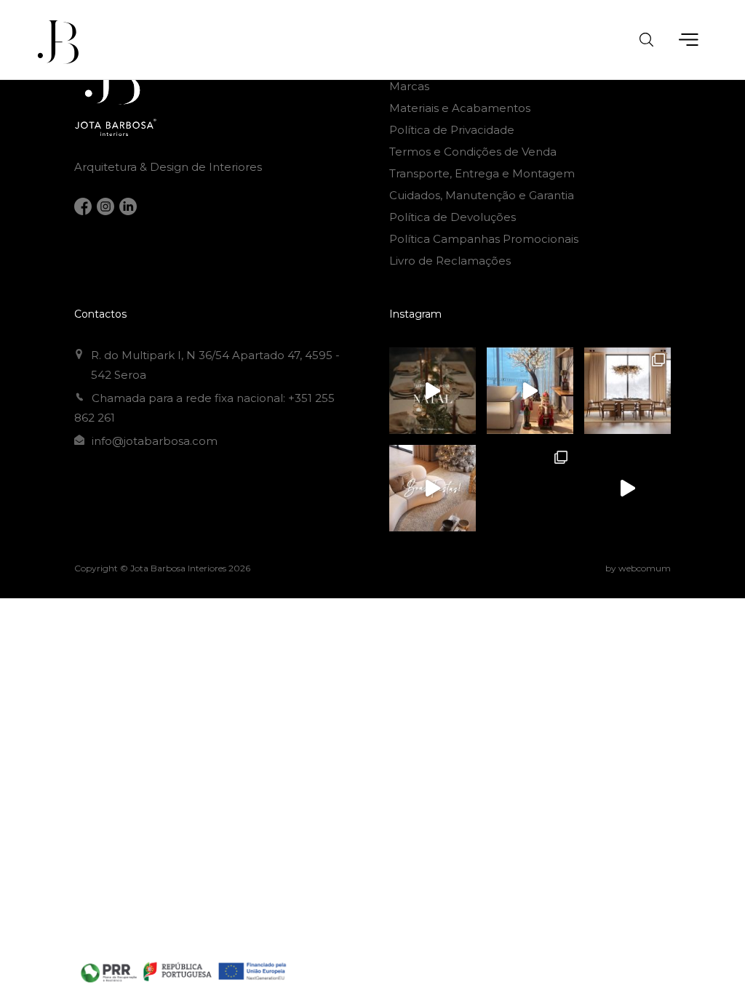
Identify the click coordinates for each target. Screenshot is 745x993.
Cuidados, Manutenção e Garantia (481, 195)
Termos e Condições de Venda (473, 151)
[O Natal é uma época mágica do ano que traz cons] (627, 390)
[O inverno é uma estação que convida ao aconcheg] (627, 488)
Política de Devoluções (452, 217)
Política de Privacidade (451, 130)
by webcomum (638, 568)
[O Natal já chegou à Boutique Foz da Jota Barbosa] (530, 390)
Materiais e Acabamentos (459, 108)
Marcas (409, 86)
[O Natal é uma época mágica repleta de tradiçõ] (432, 390)
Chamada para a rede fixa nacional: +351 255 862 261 (204, 408)
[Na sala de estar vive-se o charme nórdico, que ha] (530, 488)
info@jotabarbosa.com (155, 441)
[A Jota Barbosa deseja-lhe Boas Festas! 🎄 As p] (432, 488)
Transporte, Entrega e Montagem (482, 173)
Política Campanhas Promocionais (483, 239)
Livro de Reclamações (450, 261)
